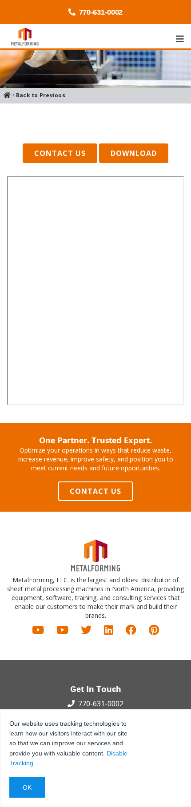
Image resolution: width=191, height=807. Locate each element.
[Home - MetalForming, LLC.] (25, 36)
